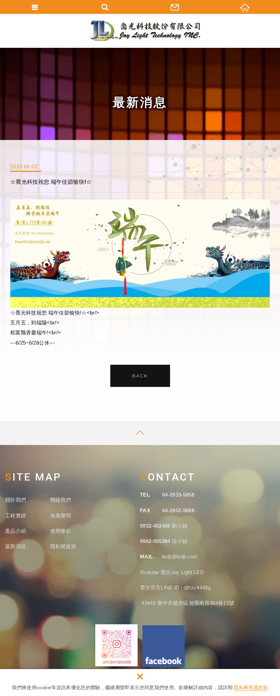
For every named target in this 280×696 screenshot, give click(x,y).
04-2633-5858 (178, 495)
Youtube (150, 572)
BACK (140, 375)
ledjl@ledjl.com (179, 556)
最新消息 (15, 546)
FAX (145, 510)
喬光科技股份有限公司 (145, 30)
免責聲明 (60, 515)
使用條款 (60, 531)
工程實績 (15, 515)
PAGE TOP (140, 433)
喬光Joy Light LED (182, 572)
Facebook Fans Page (163, 646)
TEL (145, 495)
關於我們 (15, 500)
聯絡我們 (60, 500)
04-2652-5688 (178, 510)
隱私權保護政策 (251, 687)
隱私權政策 (63, 546)
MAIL (146, 556)
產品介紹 (15, 531)
